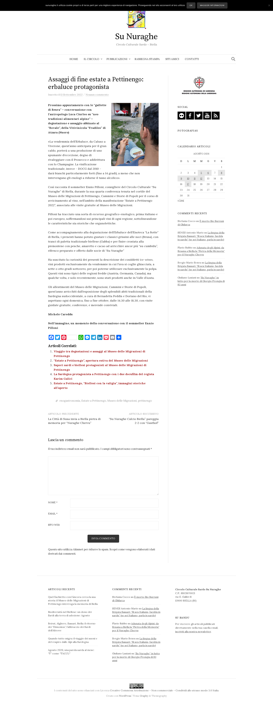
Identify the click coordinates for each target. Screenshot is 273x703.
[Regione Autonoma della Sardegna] (199, 85)
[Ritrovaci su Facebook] (190, 115)
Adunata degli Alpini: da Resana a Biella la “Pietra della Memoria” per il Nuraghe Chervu (201, 251)
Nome (53, 502)
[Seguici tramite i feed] (216, 115)
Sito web (54, 525)
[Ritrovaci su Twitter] (199, 115)
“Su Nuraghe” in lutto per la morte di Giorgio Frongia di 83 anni (201, 281)
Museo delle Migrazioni (122, 400)
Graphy (144, 695)
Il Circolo (91, 59)
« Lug (181, 200)
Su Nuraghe (136, 36)
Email (53, 514)
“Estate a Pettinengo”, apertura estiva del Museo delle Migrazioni (101, 360)
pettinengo (145, 400)
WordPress (125, 695)
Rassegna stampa (147, 59)
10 (188, 178)
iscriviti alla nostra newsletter (193, 631)
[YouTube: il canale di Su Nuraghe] (207, 115)
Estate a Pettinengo (93, 400)
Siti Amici (172, 59)
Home (74, 59)
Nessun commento (97, 94)
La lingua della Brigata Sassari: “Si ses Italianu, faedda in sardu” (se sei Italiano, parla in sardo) (201, 236)
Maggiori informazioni (212, 5)
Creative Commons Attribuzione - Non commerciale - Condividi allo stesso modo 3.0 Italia (164, 690)
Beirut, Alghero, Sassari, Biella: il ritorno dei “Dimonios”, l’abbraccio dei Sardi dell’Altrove (71, 627)
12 (201, 178)
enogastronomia (69, 400)
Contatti (192, 59)
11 (194, 178)
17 (188, 184)
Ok (191, 5)
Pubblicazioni (116, 59)
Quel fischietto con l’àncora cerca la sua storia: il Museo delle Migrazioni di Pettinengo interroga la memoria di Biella (73, 600)
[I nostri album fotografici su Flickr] (181, 115)
